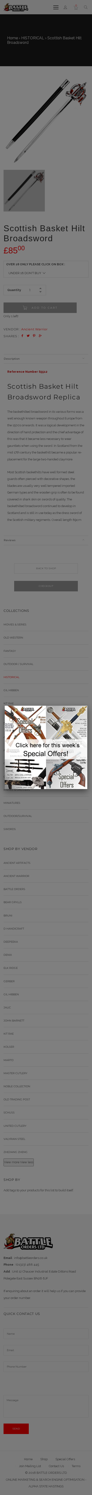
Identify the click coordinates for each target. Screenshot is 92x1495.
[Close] (87, 705)
